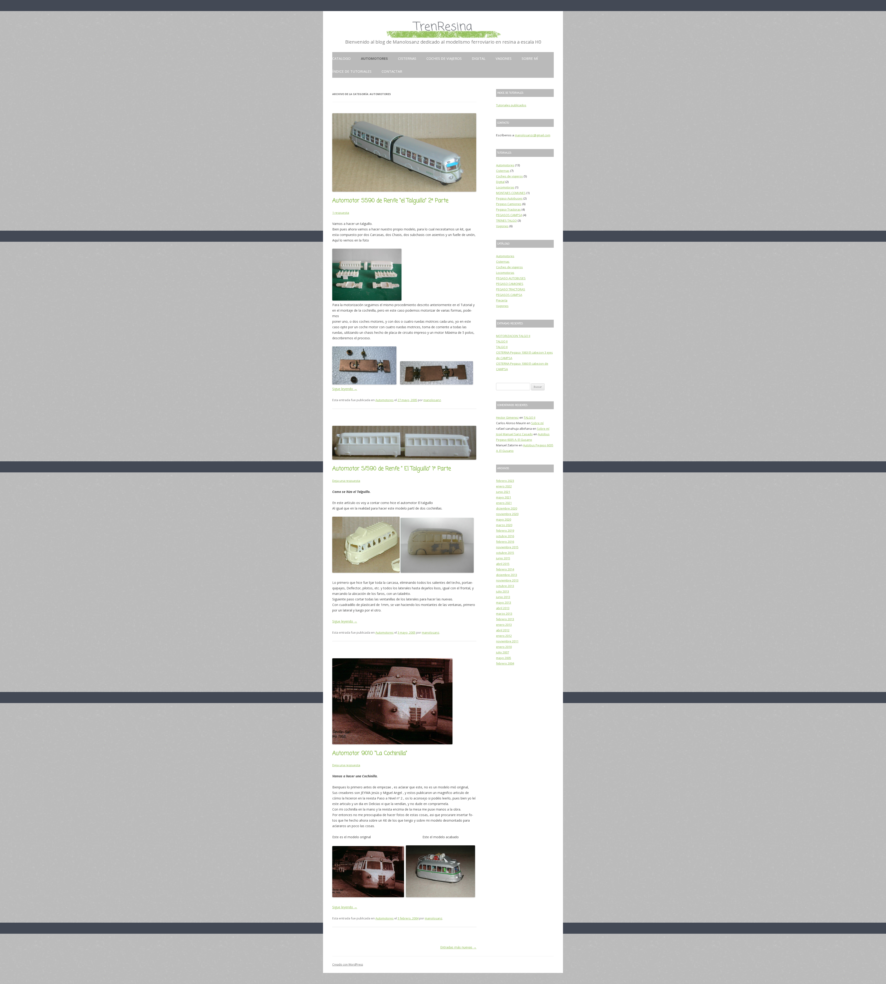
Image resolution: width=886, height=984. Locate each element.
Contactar (392, 71)
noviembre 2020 (507, 514)
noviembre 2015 (507, 547)
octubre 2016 (505, 536)
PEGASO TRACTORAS (510, 289)
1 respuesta (340, 213)
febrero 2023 (505, 481)
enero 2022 (504, 486)
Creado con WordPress (347, 964)
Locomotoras (505, 187)
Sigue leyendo (344, 389)
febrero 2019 (505, 530)
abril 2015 (502, 564)
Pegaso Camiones (508, 204)
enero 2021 (504, 503)
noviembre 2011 (507, 641)
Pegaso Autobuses (509, 198)
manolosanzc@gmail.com (532, 135)
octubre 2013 (505, 586)
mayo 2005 (503, 658)
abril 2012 (502, 630)
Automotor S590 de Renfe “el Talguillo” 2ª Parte (390, 201)
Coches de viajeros (444, 58)
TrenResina (443, 27)
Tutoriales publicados (511, 105)
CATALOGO (341, 58)
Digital (478, 58)
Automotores (374, 58)
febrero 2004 (505, 663)
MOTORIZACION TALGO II (513, 336)
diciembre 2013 (506, 575)
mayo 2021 (503, 497)
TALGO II (502, 341)
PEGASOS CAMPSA (509, 215)
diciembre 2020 (506, 508)
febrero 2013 (505, 619)
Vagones (504, 58)
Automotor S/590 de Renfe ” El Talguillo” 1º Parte (391, 469)
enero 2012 (504, 636)
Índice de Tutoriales (351, 71)
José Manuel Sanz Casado (514, 434)
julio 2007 (502, 652)
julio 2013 (502, 591)
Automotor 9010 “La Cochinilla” (369, 753)
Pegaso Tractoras (508, 209)
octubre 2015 (505, 553)
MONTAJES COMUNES (511, 193)
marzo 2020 (504, 525)
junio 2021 (503, 492)
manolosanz (432, 400)
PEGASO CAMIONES (509, 284)
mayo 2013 (503, 602)
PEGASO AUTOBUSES (511, 278)
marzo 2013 (504, 613)
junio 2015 (503, 558)
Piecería (501, 300)
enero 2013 (504, 625)
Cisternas (407, 58)
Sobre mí (530, 58)
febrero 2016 (505, 542)
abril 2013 (502, 608)
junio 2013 (503, 597)
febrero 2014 (505, 569)
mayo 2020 (503, 519)
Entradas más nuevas (458, 947)
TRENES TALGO (506, 220)
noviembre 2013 (507, 580)
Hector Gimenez (507, 417)
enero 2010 (504, 647)
